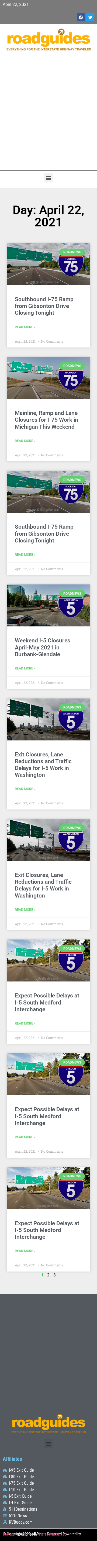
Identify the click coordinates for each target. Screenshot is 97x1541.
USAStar (9, 1534)
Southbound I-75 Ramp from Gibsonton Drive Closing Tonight (44, 306)
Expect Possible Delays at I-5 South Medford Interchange (47, 1002)
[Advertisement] (48, 113)
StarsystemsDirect (52, 1534)
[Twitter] (90, 17)
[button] (48, 177)
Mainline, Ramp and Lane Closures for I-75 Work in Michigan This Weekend (46, 420)
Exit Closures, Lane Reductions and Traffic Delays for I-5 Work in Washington (43, 764)
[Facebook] (81, 17)
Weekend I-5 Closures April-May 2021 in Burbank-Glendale (42, 647)
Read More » (25, 327)
